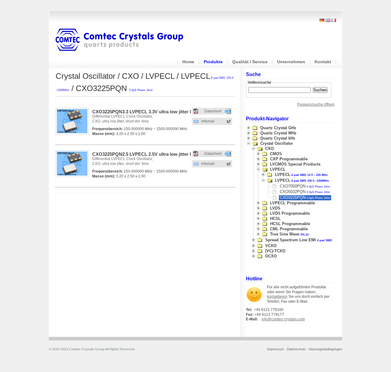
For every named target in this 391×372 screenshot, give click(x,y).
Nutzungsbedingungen (325, 349)
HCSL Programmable (290, 223)
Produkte (213, 61)
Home (188, 61)
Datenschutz (296, 349)
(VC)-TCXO (275, 251)
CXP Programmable (289, 159)
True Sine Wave (289, 234)
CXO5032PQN (305, 191)
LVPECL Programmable (292, 203)
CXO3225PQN (305, 197)
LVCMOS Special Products (295, 164)
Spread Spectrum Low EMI (298, 240)
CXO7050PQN (305, 186)
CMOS (276, 153)
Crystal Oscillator (276, 143)
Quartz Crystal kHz (277, 138)
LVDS (275, 208)
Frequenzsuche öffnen (315, 104)
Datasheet (212, 111)
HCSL (275, 218)
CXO (269, 148)
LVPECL (278, 169)
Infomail (207, 121)
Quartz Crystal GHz (278, 128)
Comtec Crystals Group (124, 40)
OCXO (271, 256)
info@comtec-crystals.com (283, 319)
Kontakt (323, 61)
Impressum (275, 349)
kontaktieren (277, 296)
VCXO (270, 245)
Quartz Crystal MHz (278, 133)
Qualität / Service (250, 61)
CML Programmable (289, 229)
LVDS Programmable (290, 213)
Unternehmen (291, 61)
